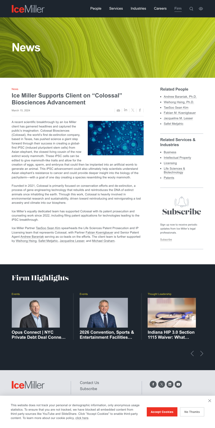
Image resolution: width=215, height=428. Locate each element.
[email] (118, 110)
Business (170, 152)
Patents (169, 178)
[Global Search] (191, 9)
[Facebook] (153, 384)
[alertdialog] (107, 412)
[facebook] (139, 110)
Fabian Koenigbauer (99, 232)
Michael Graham (103, 241)
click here (81, 418)
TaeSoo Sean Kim (48, 228)
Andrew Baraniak (32, 237)
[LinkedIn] (169, 384)
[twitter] (132, 110)
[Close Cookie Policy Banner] (209, 400)
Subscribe (166, 239)
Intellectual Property (177, 158)
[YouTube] (178, 384)
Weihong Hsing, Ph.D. (179, 102)
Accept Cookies (162, 412)
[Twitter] (161, 384)
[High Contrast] (201, 9)
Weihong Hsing (26, 241)
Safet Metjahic (48, 241)
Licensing (170, 163)
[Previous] (192, 353)
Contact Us (89, 382)
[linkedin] (125, 110)
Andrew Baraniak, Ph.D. (180, 97)
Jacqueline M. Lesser (178, 118)
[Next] (201, 353)
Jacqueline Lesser (72, 241)
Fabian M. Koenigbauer (180, 113)
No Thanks (192, 412)
